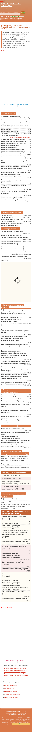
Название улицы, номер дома (9, 12)
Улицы (24, 711)
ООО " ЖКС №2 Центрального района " (18, 137)
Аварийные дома (11, 713)
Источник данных (6, 724)
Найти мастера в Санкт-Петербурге (16, 104)
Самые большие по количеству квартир (15, 668)
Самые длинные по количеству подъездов (16, 675)
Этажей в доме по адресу (11, 697)
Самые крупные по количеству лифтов (15, 673)
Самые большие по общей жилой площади (16, 670)
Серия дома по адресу (10, 685)
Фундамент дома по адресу (12, 694)
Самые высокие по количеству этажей (15, 672)
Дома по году (22, 713)
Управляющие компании (13, 711)
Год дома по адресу (9, 688)
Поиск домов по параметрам (16, 714)
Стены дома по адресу (10, 691)
